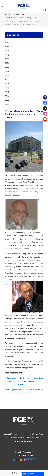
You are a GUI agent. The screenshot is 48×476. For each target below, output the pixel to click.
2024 (7, 51)
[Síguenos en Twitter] (45, 110)
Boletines (19, 18)
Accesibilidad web (23, 455)
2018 (7, 75)
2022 (7, 59)
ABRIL (36, 18)
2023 (7, 55)
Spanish (30, 474)
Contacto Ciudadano (23, 452)
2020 (7, 67)
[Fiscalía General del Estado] (24, 6)
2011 (7, 104)
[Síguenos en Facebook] (45, 104)
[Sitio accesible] (45, 99)
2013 (7, 96)
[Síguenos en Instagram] (45, 115)
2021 (7, 63)
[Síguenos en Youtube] (45, 121)
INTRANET (31, 459)
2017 (7, 79)
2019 (7, 71)
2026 (7, 42)
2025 (7, 46)
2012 (7, 100)
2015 (29, 18)
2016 (7, 83)
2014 (7, 92)
